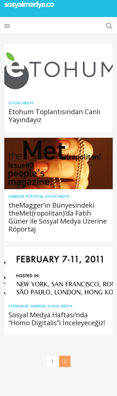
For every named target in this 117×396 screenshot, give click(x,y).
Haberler (16, 196)
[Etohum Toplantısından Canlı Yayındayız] (58, 70)
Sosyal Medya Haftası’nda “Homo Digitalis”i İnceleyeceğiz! (57, 318)
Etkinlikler (18, 306)
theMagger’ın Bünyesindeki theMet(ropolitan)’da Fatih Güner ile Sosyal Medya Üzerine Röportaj (58, 217)
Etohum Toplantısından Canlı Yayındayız (54, 115)
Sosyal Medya (21, 103)
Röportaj (34, 196)
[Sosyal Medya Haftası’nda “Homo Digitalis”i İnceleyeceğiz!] (58, 273)
